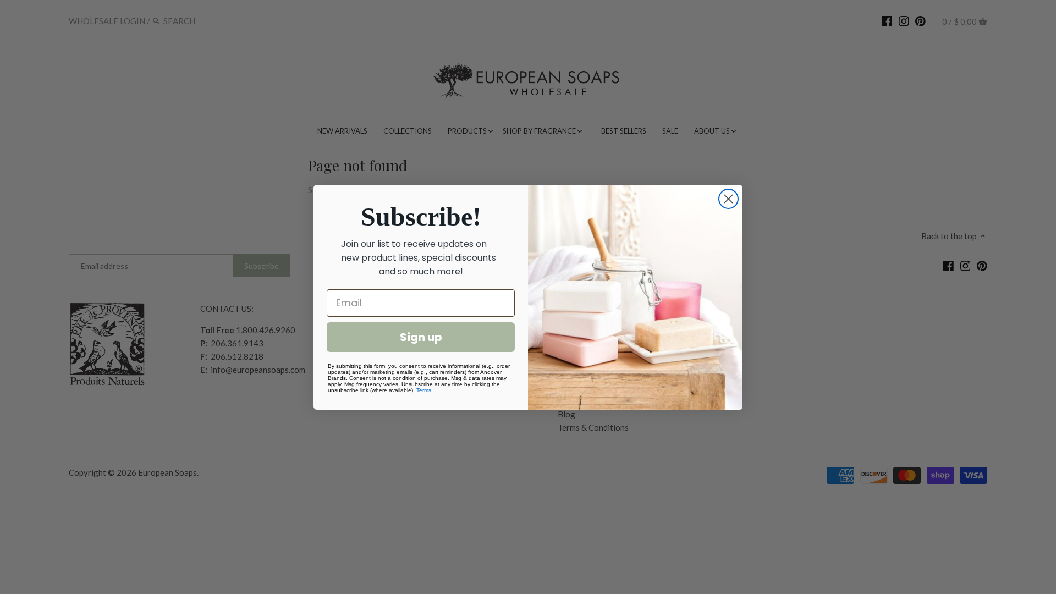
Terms (423, 390)
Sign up (421, 337)
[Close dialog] (728, 198)
